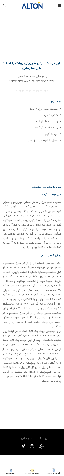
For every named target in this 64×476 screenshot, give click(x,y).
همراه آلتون (25, 438)
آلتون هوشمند (43, 438)
